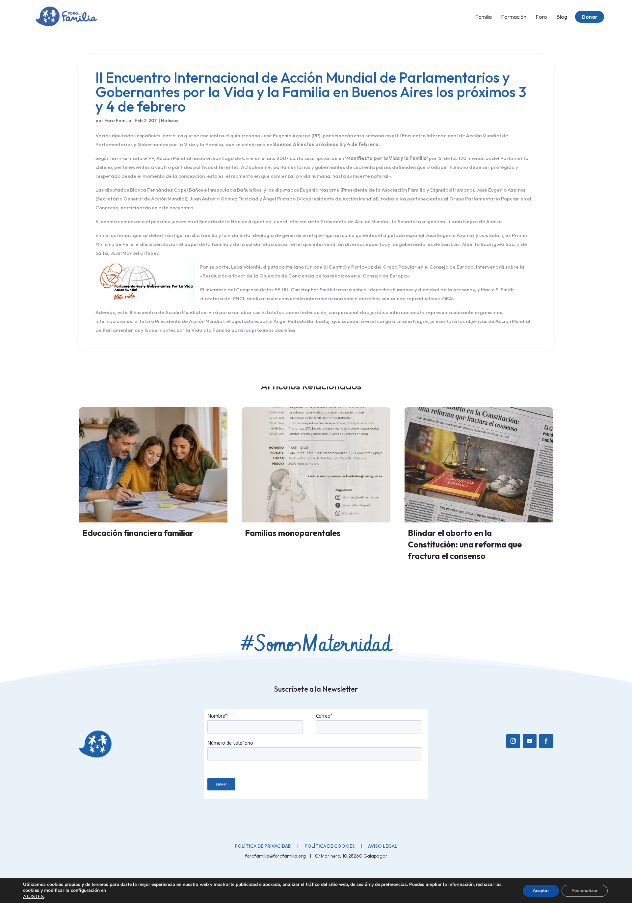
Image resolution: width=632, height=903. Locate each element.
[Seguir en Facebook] (546, 741)
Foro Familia (117, 120)
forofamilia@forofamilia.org (276, 856)
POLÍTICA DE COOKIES (329, 846)
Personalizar (584, 891)
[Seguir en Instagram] (513, 741)
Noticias (169, 120)
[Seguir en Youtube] (530, 741)
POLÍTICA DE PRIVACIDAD (263, 846)
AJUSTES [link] (33, 896)
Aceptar (541, 891)
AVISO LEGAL (382, 846)
